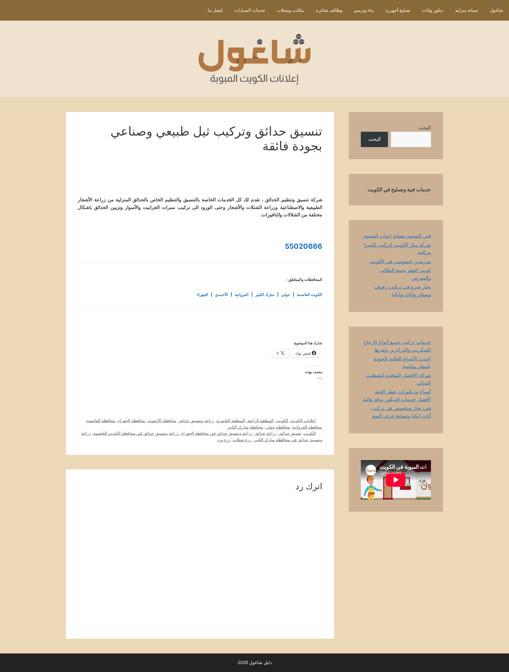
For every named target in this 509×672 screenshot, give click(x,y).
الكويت (282, 420)
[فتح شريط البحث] (193, 10)
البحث (424, 128)
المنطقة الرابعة (260, 420)
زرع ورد (224, 439)
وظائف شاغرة (329, 10)
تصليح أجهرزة (398, 10)
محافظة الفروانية (307, 426)
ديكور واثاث (432, 10)
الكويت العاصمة (309, 294)
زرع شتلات (242, 439)
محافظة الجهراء (131, 420)
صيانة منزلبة (466, 10)
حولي (285, 294)
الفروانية (242, 294)
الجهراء (202, 294)
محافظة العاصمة (101, 420)
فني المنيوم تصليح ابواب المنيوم (397, 236)
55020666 (303, 246)
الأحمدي (221, 294)
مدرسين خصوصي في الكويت (400, 261)
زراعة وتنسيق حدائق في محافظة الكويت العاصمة (136, 433)
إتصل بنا (215, 10)
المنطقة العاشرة (231, 420)
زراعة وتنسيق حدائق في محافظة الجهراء (216, 433)
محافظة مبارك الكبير (245, 426)
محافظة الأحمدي (162, 420)
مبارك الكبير (265, 294)
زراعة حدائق (266, 433)
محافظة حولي (278, 426)
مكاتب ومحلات (290, 10)
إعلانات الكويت (303, 420)
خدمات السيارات (249, 10)
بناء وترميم (364, 10)
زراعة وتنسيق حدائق (196, 420)
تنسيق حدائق (290, 433)
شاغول (496, 10)
